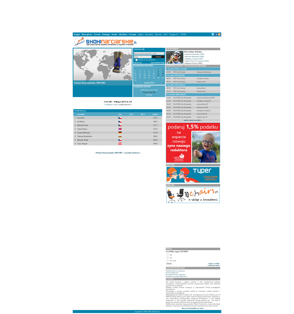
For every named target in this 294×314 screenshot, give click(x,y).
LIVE (165, 34)
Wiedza (114, 34)
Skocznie (158, 34)
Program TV (174, 34)
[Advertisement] (147, 16)
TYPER (183, 34)
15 (158, 73)
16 (163, 73)
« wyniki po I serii (110, 104)
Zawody (97, 34)
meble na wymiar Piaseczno (177, 276)
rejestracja (138, 62)
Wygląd (77, 34)
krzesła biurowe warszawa (176, 274)
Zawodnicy (149, 34)
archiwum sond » (214, 265)
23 (163, 75)
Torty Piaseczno (172, 273)
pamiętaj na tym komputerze (146, 60)
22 (158, 75)
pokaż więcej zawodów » (193, 120)
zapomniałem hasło (158, 62)
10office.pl (156, 311)
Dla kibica (123, 34)
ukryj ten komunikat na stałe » (193, 308)
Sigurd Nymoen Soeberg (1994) (197, 61)
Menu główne (87, 34)
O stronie (132, 34)
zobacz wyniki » (214, 263)
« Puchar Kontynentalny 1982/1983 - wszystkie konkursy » (118, 153)
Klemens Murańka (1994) (195, 54)
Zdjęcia (140, 34)
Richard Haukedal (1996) (195, 56)
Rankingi (106, 34)
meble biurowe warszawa (176, 271)
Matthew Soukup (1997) (194, 59)
